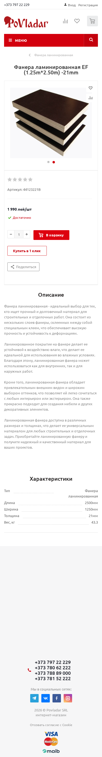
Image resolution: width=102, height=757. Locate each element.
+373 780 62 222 (53, 667)
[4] (25, 180)
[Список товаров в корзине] (93, 25)
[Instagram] (68, 698)
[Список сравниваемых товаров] (65, 23)
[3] (20, 180)
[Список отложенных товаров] (77, 22)
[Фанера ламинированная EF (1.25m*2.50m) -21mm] (51, 123)
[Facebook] (56, 698)
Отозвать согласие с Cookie (51, 725)
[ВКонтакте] (45, 698)
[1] (10, 180)
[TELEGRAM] (34, 698)
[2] (15, 180)
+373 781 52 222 (53, 678)
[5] (30, 180)
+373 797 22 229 (16, 4)
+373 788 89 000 (53, 673)
